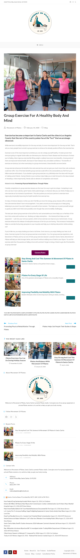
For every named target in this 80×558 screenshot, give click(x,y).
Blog (46, 128)
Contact (38, 554)
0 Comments (27, 432)
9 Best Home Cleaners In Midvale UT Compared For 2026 (21, 533)
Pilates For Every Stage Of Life (34, 275)
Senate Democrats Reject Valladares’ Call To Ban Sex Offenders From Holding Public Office (31, 518)
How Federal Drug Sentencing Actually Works (17, 501)
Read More (70, 267)
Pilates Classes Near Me (62, 313)
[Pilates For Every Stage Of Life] (13, 282)
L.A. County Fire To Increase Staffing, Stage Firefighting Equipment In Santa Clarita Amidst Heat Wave (34, 511)
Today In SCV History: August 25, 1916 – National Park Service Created (26, 535)
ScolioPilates (51, 550)
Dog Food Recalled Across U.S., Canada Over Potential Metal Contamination (27, 516)
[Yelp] (75, 2)
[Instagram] (73, 2)
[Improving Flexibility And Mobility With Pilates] (13, 298)
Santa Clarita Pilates (30, 315)
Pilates (42, 313)
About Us (33, 550)
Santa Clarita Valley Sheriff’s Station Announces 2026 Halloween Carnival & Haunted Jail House (32, 523)
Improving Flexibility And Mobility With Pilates (41, 292)
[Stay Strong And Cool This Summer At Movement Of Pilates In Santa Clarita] (13, 265)
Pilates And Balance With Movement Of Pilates (40, 362)
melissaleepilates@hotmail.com (19, 491)
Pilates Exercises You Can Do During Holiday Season (16, 359)
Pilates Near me (18, 315)
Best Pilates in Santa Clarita (17, 313)
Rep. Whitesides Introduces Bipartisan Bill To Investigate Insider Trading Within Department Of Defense (35, 528)
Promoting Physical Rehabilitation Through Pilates (31, 183)
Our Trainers (41, 550)
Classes (27, 554)
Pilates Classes (49, 313)
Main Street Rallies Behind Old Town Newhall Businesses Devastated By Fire (27, 509)
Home (26, 550)
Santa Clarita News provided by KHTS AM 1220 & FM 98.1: (28, 497)
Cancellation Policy (48, 554)
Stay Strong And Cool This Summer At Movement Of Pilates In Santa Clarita (47, 259)
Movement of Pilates (14, 128)
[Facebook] (70, 2)
